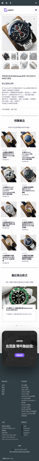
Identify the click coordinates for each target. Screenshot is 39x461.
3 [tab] (19, 326)
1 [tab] (15, 326)
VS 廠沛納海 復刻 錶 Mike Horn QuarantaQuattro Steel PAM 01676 (19, 310)
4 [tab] (20, 326)
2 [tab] (17, 326)
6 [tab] (24, 326)
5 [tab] (22, 326)
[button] (36, 2)
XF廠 (15, 109)
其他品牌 (7, 109)
